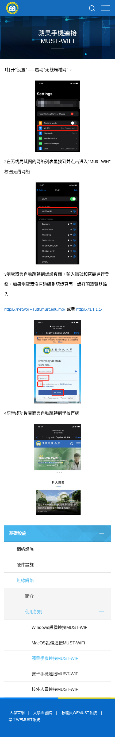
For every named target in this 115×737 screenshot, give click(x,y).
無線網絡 (25, 580)
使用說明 (33, 611)
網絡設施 (25, 549)
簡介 (29, 596)
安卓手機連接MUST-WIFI (55, 674)
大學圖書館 (42, 713)
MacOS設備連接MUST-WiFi (58, 643)
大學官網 (17, 713)
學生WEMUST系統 (24, 720)
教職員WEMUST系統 (79, 713)
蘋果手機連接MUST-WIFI (55, 658)
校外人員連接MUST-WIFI (55, 689)
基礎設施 (17, 533)
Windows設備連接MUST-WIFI (60, 627)
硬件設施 (25, 564)
